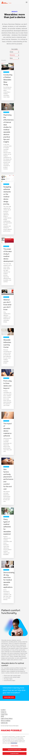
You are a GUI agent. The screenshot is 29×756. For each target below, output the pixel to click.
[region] (14, 745)
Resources (12, 55)
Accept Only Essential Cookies (14, 749)
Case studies (14, 49)
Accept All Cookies (14, 753)
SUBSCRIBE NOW (9, 697)
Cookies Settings (14, 745)
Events (11, 52)
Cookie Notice (14, 743)
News (11, 58)
